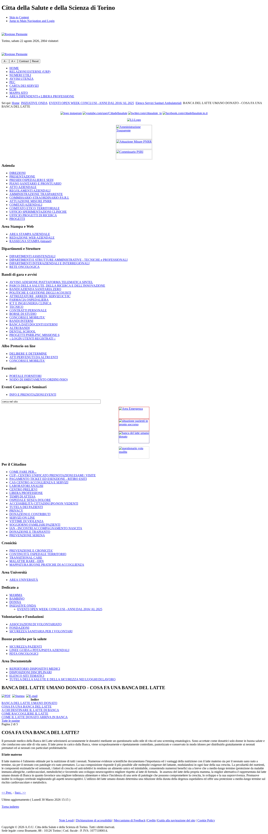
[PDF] (6, 696)
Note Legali (66, 820)
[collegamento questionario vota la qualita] (134, 452)
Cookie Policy (206, 820)
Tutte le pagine (11, 720)
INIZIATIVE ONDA (34, 103)
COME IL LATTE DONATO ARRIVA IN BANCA (35, 717)
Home (15, 103)
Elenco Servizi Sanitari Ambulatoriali (158, 103)
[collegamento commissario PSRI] (134, 154)
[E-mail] (31, 696)
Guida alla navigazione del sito (176, 820)
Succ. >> (20, 792)
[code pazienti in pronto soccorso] (134, 425)
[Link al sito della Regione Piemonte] (14, 34)
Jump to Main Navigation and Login (32, 21)
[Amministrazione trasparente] (134, 132)
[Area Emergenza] (134, 413)
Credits (151, 820)
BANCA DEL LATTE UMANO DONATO (29, 703)
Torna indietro (10, 806)
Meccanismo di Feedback (130, 820)
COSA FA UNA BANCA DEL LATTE (27, 706)
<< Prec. (7, 792)
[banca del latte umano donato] (134, 437)
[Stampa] (18, 696)
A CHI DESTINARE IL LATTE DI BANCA (30, 710)
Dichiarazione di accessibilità (94, 820)
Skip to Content (19, 17)
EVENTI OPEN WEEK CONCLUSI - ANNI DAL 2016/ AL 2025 (91, 103)
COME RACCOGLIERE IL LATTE (25, 713)
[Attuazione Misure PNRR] (134, 144)
